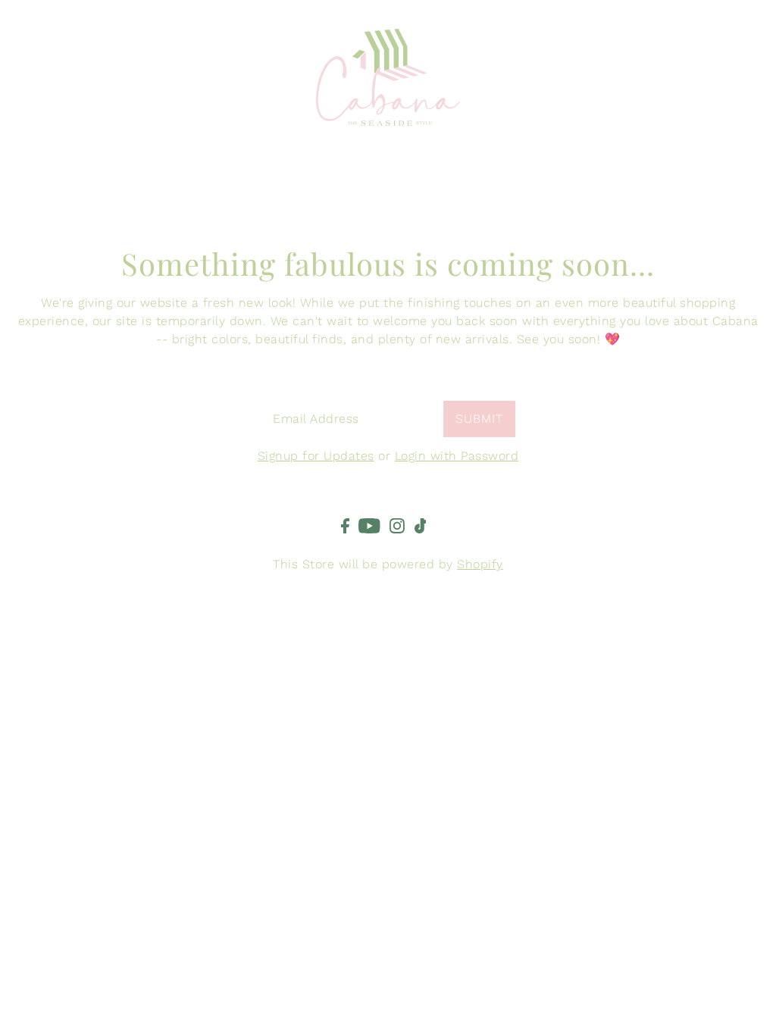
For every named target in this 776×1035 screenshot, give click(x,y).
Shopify (480, 564)
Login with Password (457, 456)
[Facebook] (345, 525)
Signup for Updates (316, 456)
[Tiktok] (421, 525)
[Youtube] (369, 525)
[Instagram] (397, 525)
